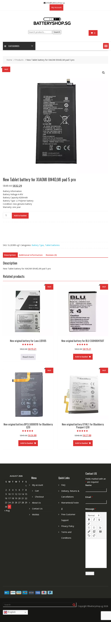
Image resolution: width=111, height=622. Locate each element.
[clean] (89, 523)
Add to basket (20, 215)
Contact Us (37, 508)
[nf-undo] (89, 536)
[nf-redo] (94, 536)
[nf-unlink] (94, 532)
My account (37, 485)
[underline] (99, 519)
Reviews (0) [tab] (51, 255)
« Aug (7, 510)
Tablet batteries (52, 245)
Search (57, 32)
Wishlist (35, 514)
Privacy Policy (67, 526)
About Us (36, 502)
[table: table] (100, 532)
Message (90, 509)
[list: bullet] (94, 527)
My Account (56, 7)
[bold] (89, 519)
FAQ (63, 485)
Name (88, 485)
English (11, 612)
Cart (37, 490)
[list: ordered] (89, 527)
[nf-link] (89, 532)
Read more (28, 357)
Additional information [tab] (31, 255)
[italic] (94, 519)
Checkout (39, 496)
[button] (106, 46)
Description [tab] (10, 255)
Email (89, 497)
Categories (13, 45)
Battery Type (38, 245)
